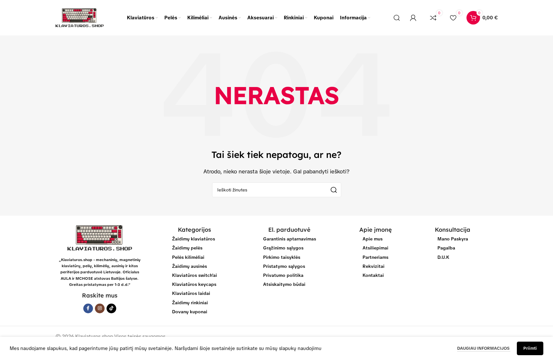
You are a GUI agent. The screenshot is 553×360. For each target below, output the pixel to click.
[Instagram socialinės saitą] (100, 308)
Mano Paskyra (452, 239)
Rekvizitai (373, 266)
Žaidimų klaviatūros (193, 239)
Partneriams (375, 257)
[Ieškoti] (396, 17)
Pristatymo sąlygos (284, 266)
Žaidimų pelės (187, 248)
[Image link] (99, 237)
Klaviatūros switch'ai (194, 275)
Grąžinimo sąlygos (283, 248)
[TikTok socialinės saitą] (111, 308)
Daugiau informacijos (483, 348)
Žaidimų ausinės (189, 266)
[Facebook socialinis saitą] (88, 308)
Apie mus (373, 239)
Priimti (530, 348)
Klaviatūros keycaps (194, 284)
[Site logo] (80, 17)
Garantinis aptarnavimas (289, 239)
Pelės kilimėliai (188, 257)
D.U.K (443, 257)
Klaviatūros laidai (191, 293)
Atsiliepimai (375, 248)
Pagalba (446, 248)
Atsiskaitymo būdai (284, 284)
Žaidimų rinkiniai (190, 303)
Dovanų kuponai (189, 312)
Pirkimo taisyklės (281, 257)
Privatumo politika (283, 275)
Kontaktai (373, 275)
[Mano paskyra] (413, 17)
